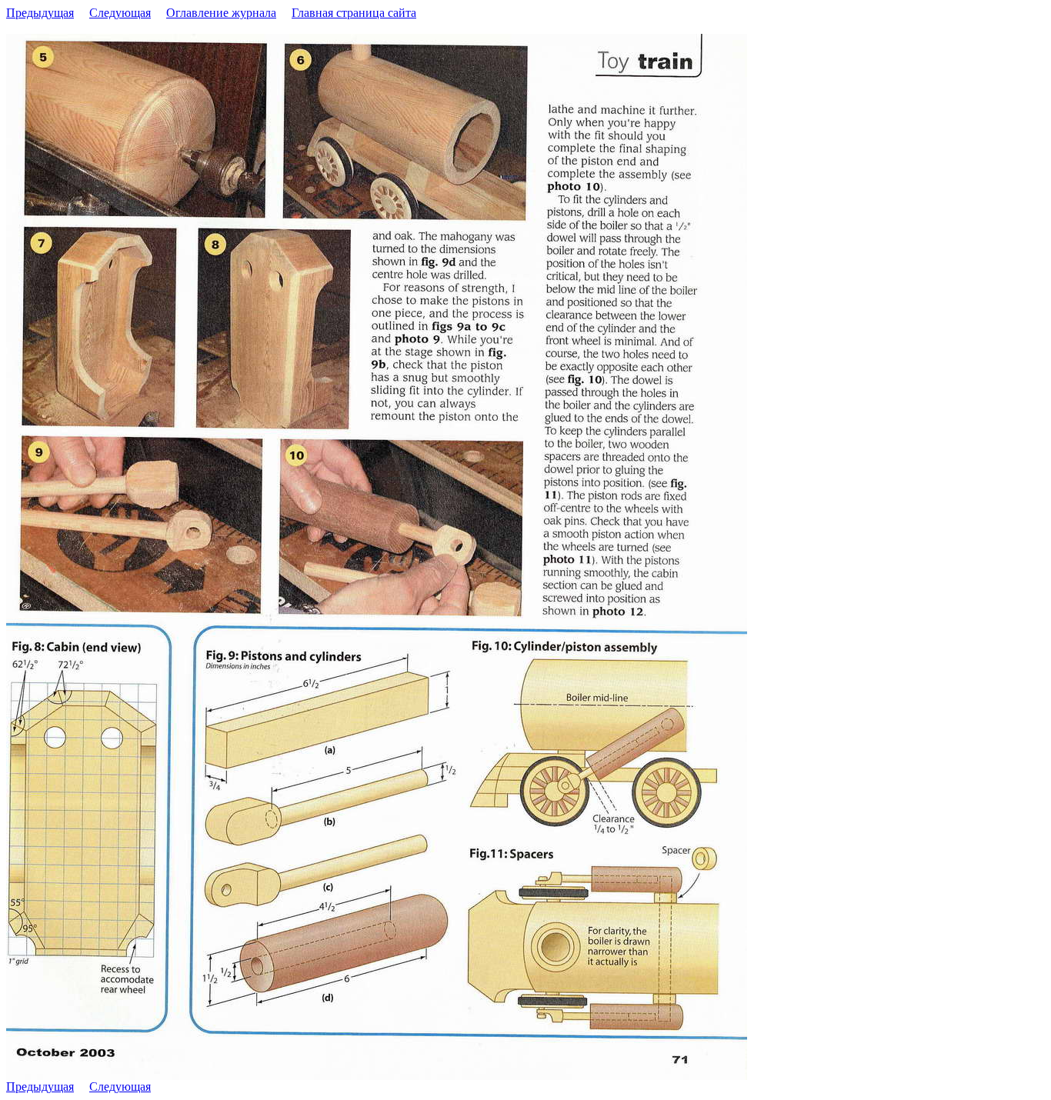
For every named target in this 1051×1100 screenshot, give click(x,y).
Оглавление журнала (221, 12)
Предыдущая (40, 12)
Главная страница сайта (354, 12)
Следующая (120, 12)
